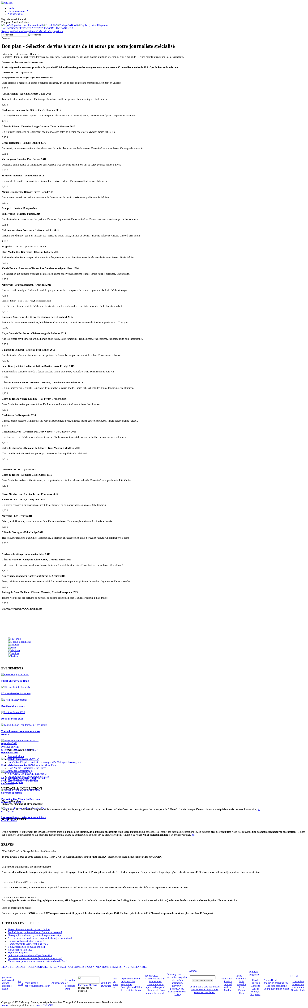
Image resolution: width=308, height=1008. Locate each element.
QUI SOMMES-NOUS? (81, 966)
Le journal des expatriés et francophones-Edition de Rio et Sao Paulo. (131, 985)
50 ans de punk (15, 782)
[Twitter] (13, 656)
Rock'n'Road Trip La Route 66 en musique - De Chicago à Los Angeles (44, 762)
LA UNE (6, 28)
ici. (193, 834)
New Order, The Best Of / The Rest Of (27, 773)
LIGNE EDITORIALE (13, 966)
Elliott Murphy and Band (15, 681)
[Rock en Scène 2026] (13, 712)
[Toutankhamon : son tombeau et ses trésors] (24, 725)
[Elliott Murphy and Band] (15, 674)
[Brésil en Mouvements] (14, 699)
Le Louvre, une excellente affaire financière (30, 955)
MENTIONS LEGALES (109, 966)
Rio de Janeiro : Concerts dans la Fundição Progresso (255, 987)
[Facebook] (14, 638)
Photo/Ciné (35, 31)
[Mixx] (12, 647)
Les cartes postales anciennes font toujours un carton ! (35, 958)
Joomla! (5, 1005)
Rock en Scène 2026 (12, 718)
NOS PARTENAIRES (135, 966)
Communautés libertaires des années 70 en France (33, 765)
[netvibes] (13, 653)
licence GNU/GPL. (45, 1005)
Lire (47, 31)
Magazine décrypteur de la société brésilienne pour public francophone (276, 986)
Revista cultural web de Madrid (228, 985)
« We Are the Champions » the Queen (27, 768)
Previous (5, 746)
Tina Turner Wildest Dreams (22, 779)
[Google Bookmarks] (19, 641)
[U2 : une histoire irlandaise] (16, 687)
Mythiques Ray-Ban (18, 952)
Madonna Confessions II (20, 770)
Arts (43, 31)
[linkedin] (13, 644)
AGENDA (67, 28)
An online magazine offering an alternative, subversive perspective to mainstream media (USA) (177, 986)
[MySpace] (14, 650)
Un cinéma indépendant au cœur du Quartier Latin (298, 985)
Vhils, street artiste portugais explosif (26, 946)
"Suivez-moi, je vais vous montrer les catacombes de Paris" (38, 961)
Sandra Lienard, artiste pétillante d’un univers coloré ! (35, 932)
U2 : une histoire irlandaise (15, 693)
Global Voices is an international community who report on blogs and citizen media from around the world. (155, 985)
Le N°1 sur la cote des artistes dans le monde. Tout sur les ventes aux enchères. (205, 989)
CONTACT (60, 966)
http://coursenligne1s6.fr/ (37, 985)
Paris (60, 31)
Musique (17, 31)
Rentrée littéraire (16, 756)
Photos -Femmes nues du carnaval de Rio (29, 929)
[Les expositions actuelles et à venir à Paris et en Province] (24, 811)
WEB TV (42, 28)
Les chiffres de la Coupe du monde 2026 (28, 776)
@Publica (106, 985)
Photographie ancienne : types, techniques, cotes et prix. (36, 935)
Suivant (14, 746)
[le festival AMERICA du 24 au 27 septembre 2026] (24, 743)
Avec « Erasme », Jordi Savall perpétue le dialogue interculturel (40, 938)
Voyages (53, 31)
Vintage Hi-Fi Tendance (20, 949)
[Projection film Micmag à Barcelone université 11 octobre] (24, 792)
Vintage (26, 31)
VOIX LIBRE (54, 28)
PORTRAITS (30, 28)
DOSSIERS (17, 28)
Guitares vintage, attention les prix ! (26, 941)
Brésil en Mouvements (13, 706)
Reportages (7, 31)
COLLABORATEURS (40, 966)
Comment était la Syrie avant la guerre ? (28, 944)
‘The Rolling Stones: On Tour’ (23, 759)
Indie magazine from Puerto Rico (241, 987)
